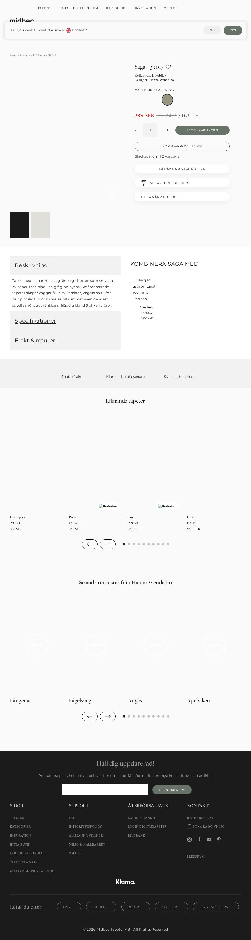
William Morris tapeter (31, 871)
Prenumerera (172, 790)
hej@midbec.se (200, 818)
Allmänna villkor (86, 835)
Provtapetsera (213, 907)
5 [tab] (148, 544)
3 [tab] (139, 544)
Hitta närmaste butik (161, 197)
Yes (233, 30)
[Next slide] (108, 544)
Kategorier (20, 826)
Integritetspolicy (85, 826)
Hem (13, 55)
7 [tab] (158, 544)
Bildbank (136, 835)
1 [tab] (129, 544)
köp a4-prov (182, 146)
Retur (133, 907)
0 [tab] (124, 544)
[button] (66, 203)
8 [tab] (163, 544)
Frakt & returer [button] (35, 340)
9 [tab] (168, 544)
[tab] (19, 225)
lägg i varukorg (202, 130)
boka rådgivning (209, 826)
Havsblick (27, 55)
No (212, 30)
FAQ (72, 818)
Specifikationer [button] (35, 321)
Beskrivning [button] (31, 265)
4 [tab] (143, 544)
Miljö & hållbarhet (87, 844)
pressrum (196, 856)
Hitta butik (20, 844)
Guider (99, 907)
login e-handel (142, 818)
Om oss (75, 853)
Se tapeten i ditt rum (79, 8)
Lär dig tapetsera (26, 853)
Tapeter (45, 8)
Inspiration (145, 8)
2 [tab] (134, 544)
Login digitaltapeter (147, 826)
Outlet (170, 8)
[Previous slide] (90, 544)
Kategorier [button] (116, 8)
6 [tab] (153, 544)
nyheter (169, 907)
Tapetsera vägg (24, 862)
